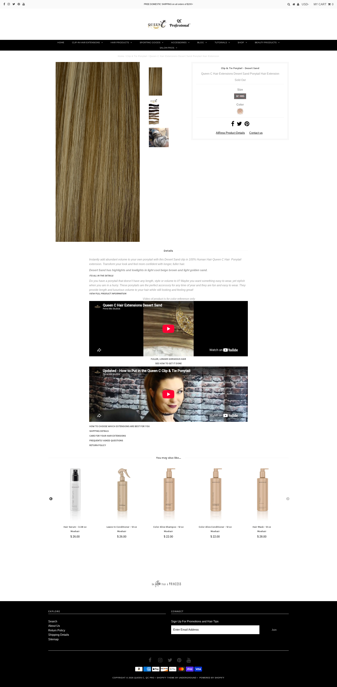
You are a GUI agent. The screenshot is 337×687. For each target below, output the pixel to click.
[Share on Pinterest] (247, 124)
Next (288, 499)
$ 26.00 (75, 536)
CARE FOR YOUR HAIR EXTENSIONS (107, 435)
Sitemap (53, 639)
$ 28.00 (261, 536)
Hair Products (120, 42)
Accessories (178, 42)
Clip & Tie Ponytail (136, 56)
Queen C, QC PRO (144, 678)
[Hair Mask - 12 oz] (262, 494)
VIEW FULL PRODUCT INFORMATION (107, 293)
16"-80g (240, 96)
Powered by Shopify (211, 678)
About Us (54, 625)
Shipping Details (58, 634)
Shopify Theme (166, 678)
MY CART (323, 4)
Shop (241, 42)
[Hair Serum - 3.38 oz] (75, 494)
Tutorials (221, 42)
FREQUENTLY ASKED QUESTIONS (106, 440)
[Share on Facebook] (232, 124)
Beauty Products (265, 42)
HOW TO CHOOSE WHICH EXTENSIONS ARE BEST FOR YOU (119, 426)
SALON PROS (167, 47)
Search (52, 621)
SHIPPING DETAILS (99, 431)
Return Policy (56, 630)
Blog (200, 42)
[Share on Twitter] (239, 124)
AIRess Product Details (230, 132)
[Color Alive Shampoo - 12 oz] (168, 494)
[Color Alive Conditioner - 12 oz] (215, 494)
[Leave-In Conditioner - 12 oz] (122, 494)
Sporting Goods (150, 42)
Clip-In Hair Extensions (86, 42)
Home (60, 42)
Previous (51, 499)
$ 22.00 (168, 536)
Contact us (256, 132)
